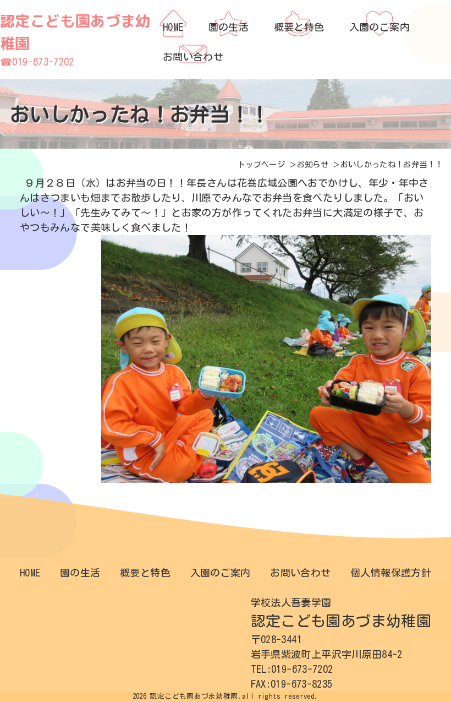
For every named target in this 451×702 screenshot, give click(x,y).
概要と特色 (145, 573)
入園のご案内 (220, 573)
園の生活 (80, 573)
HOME (30, 573)
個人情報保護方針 (390, 573)
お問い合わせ (300, 573)
